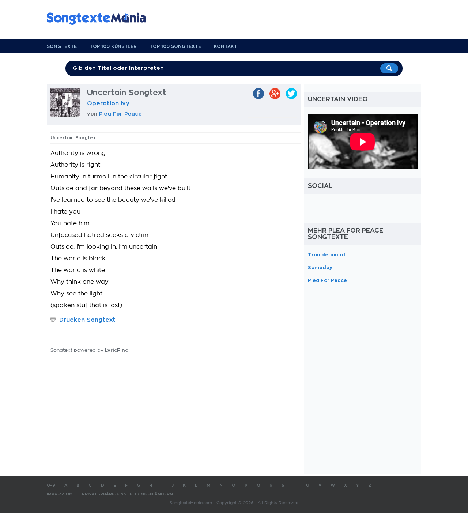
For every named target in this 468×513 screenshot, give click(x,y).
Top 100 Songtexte (175, 46)
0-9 (51, 485)
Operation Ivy (108, 103)
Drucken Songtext (87, 320)
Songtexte (62, 46)
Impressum (60, 494)
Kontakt (225, 46)
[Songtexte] (100, 18)
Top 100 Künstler (113, 46)
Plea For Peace (120, 113)
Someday (320, 267)
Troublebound (326, 254)
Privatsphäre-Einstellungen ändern (127, 494)
